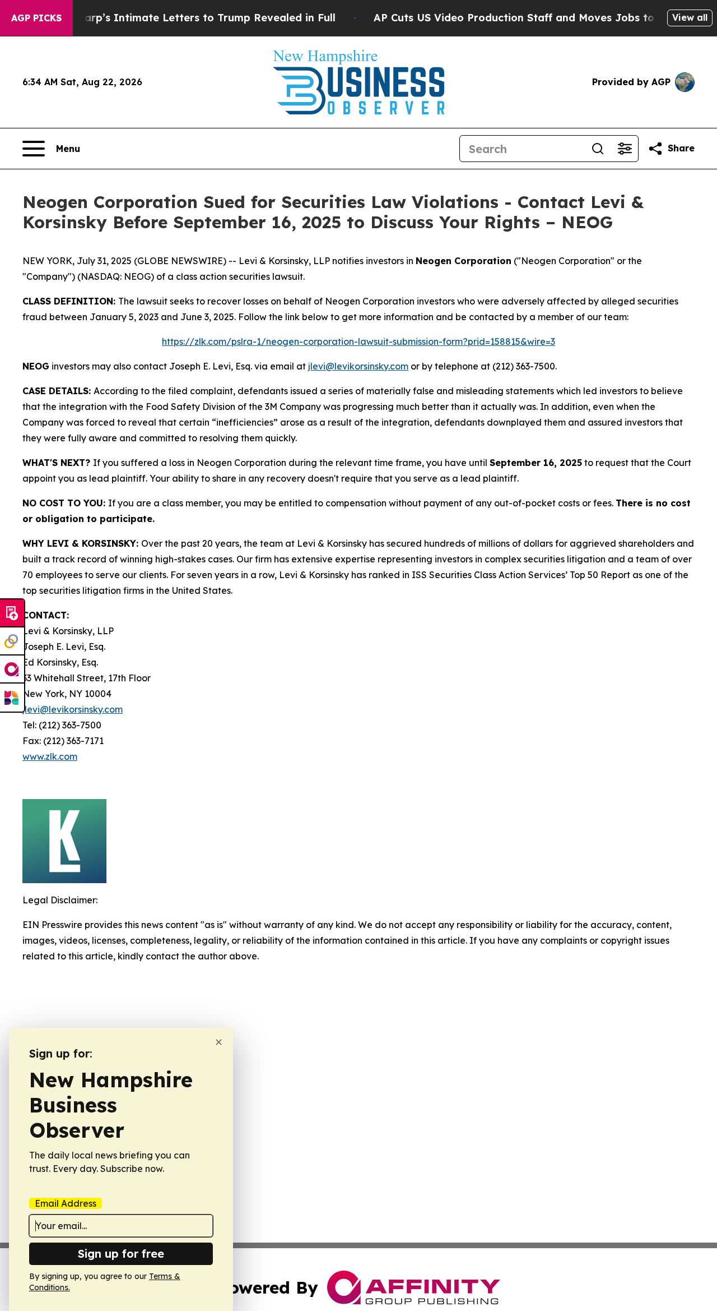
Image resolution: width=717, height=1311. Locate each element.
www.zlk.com (49, 756)
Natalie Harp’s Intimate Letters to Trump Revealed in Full (185, 17)
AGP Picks (36, 18)
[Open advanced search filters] (624, 148)
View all (689, 17)
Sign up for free (121, 1254)
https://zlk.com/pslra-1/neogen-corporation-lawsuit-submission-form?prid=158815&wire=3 (358, 341)
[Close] (218, 1042)
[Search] (597, 148)
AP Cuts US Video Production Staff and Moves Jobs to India (529, 17)
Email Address (65, 1203)
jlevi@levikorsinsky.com (358, 366)
